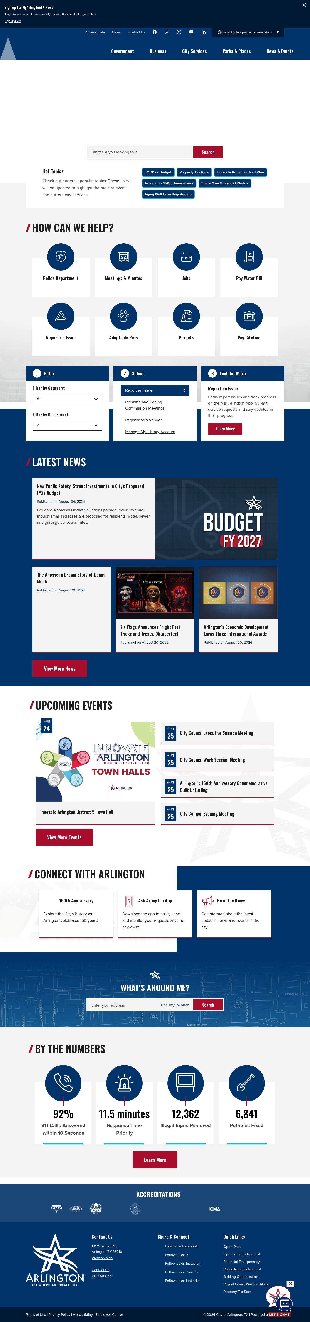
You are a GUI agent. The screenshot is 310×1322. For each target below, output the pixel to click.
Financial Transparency (242, 1261)
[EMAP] (76, 1209)
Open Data (232, 1246)
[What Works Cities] (175, 1209)
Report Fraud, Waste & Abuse (247, 1284)
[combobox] (248, 32)
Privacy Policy (59, 1314)
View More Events (64, 837)
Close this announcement (304, 5)
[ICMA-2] (214, 1209)
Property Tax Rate (237, 1291)
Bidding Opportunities (241, 1276)
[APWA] (96, 1209)
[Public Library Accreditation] (273, 1209)
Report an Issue (139, 390)
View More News (60, 668)
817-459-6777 (102, 1276)
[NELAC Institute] (234, 1209)
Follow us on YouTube (182, 1272)
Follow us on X (176, 1254)
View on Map (102, 1258)
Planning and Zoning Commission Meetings (145, 405)
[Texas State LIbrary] (115, 1209)
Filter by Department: (51, 414)
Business (158, 51)
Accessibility (83, 1314)
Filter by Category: (49, 388)
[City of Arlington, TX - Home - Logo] (44, 48)
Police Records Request (242, 1269)
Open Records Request (242, 1254)
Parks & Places (237, 51)
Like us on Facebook (181, 1246)
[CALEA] (56, 1209)
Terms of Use (36, 1314)
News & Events (280, 51)
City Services (194, 51)
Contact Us (100, 1269)
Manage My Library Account (150, 432)
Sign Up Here (13, 21)
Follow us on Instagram (183, 1263)
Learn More (225, 429)
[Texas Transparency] (37, 1209)
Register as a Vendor (143, 420)
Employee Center (109, 1314)
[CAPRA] (155, 1209)
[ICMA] (194, 1209)
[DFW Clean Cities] (254, 1209)
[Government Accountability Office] (135, 1209)
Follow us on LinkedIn (182, 1280)
